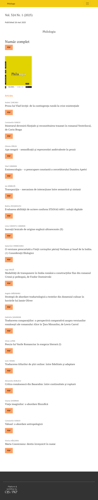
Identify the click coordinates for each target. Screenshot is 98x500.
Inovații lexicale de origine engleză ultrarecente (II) (34, 229)
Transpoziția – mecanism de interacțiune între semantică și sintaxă (43, 189)
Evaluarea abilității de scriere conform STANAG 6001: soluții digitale (44, 209)
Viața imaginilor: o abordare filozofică (26, 404)
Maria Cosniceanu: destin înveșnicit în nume (30, 444)
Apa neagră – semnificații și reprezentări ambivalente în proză (40, 149)
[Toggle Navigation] (87, 3)
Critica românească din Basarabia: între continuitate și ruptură (40, 384)
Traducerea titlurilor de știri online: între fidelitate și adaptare (40, 364)
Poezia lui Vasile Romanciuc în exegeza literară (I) (33, 344)
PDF (9, 47)
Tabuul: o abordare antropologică (24, 424)
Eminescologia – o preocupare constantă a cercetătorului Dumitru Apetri (46, 169)
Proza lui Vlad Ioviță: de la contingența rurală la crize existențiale (42, 105)
